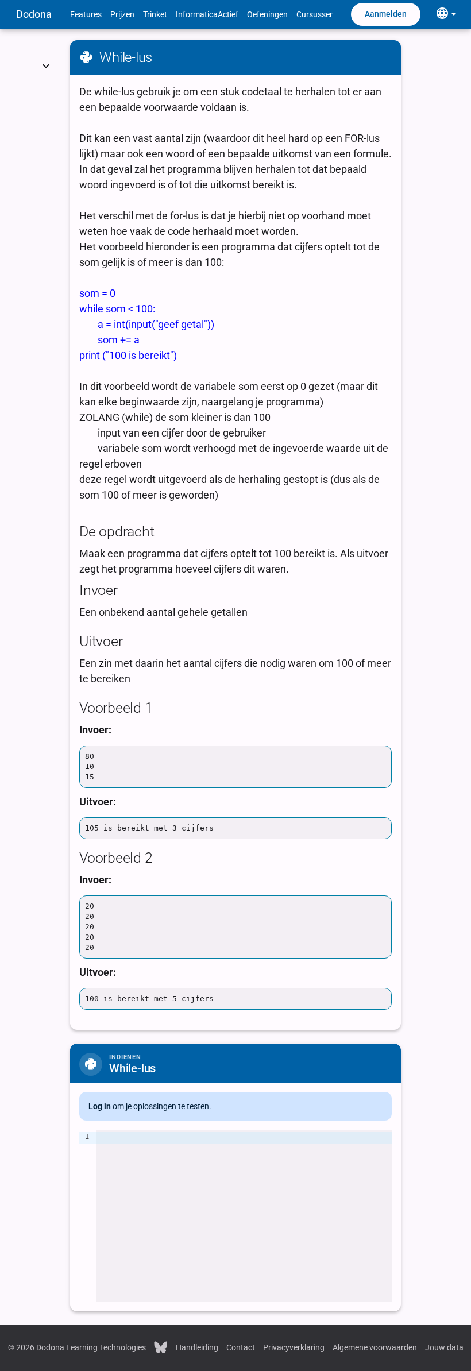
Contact (240, 1347)
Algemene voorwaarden (375, 1347)
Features (86, 14)
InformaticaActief (207, 14)
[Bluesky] (161, 1346)
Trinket (155, 14)
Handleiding (197, 1347)
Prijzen (122, 14)
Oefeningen (267, 14)
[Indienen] (46, 51)
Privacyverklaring (294, 1347)
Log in (99, 1106)
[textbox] (244, 1216)
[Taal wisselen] (446, 14)
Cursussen (315, 14)
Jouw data (444, 1347)
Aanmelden (386, 13)
